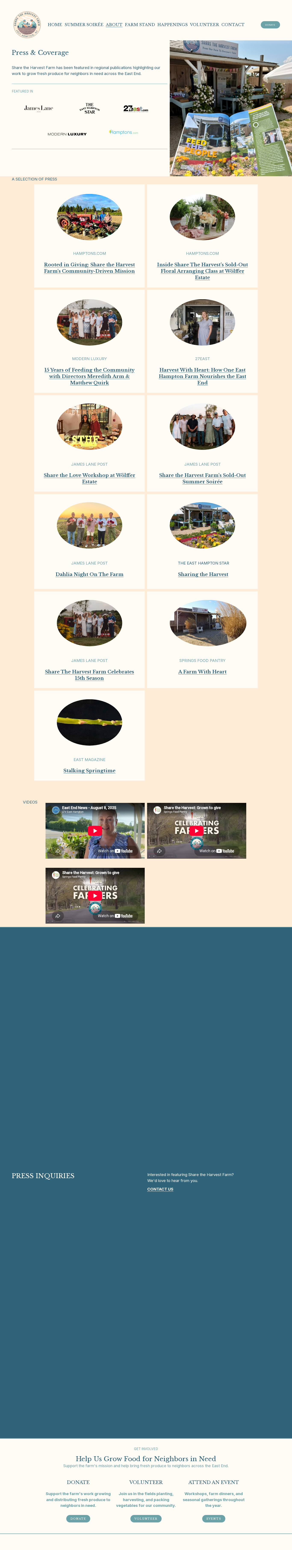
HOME (55, 24)
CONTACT (233, 24)
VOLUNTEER (204, 24)
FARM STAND (140, 24)
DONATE (270, 24)
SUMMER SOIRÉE (84, 24)
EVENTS (213, 1518)
